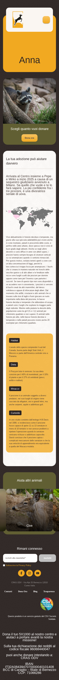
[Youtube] (37, 573)
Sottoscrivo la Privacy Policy (18, 565)
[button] (29, 138)
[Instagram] (29, 573)
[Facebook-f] (21, 573)
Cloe (29, 525)
